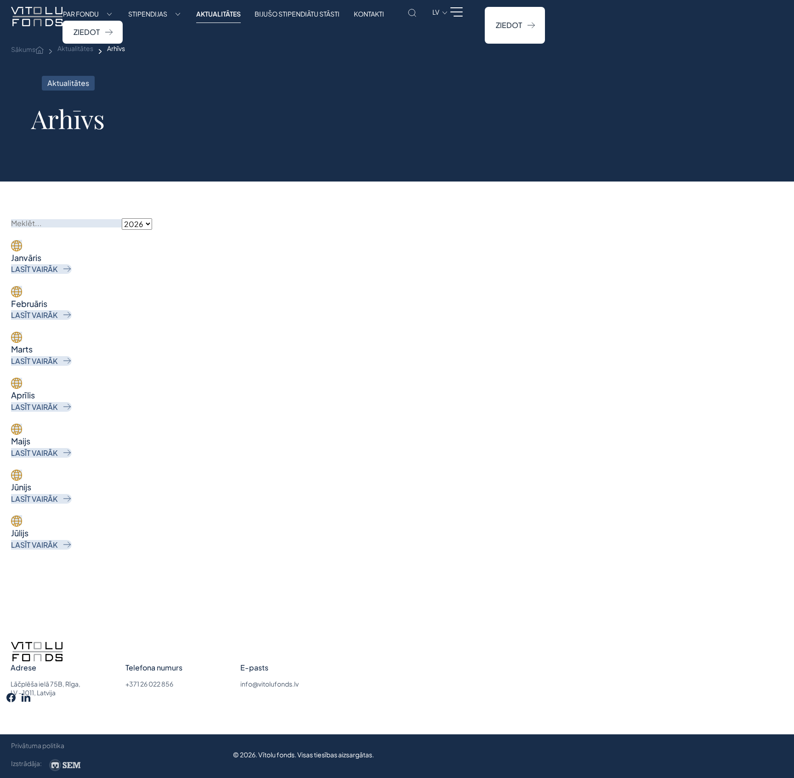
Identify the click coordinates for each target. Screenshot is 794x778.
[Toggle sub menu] (109, 13)
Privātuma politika (37, 745)
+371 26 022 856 (149, 684)
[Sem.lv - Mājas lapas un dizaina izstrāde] (64, 765)
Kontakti (369, 14)
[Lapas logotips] (36, 25)
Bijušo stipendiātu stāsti (297, 14)
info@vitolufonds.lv (269, 684)
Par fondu (81, 14)
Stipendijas (147, 14)
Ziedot (87, 32)
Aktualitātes (218, 14)
